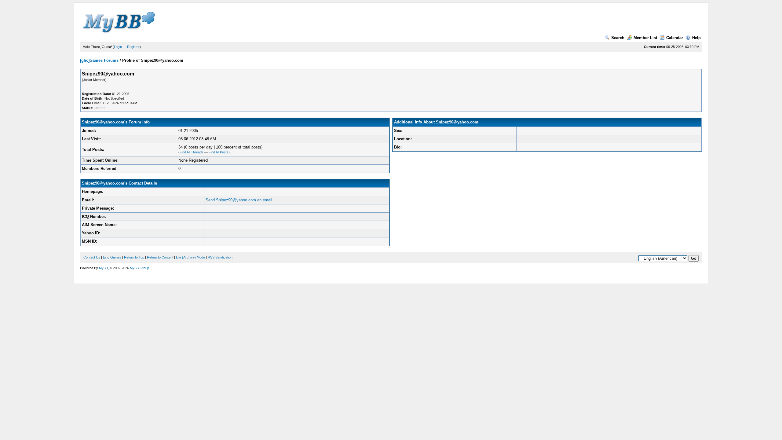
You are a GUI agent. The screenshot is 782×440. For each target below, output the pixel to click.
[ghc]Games (112, 257)
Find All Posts (218, 152)
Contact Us (91, 257)
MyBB (103, 268)
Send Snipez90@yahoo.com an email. (239, 200)
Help (696, 37)
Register (133, 47)
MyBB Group (139, 268)
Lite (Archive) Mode (190, 257)
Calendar (674, 37)
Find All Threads (191, 152)
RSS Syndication (220, 257)
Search (617, 37)
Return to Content (160, 257)
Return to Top (134, 257)
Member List (645, 37)
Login (118, 47)
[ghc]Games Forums (99, 60)
